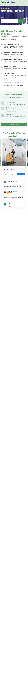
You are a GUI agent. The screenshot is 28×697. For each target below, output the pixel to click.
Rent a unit (24, 4)
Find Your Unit (14, 124)
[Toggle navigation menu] (25, 2)
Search (21, 21)
